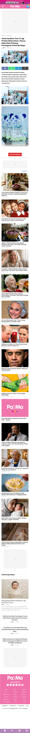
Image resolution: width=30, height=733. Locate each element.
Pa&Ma (3, 35)
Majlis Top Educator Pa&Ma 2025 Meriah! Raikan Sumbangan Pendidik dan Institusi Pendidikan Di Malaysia (15, 641)
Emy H (12, 622)
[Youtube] (19, 685)
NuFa (4, 47)
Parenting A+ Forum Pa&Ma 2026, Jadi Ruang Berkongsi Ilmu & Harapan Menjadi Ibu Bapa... (15, 629)
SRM (3, 604)
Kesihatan (9, 35)
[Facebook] (8, 685)
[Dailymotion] (22, 685)
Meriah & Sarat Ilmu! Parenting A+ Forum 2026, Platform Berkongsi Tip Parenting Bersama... (15, 618)
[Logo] (15, 6)
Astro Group (25, 708)
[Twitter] (14, 685)
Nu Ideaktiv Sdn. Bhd (14, 708)
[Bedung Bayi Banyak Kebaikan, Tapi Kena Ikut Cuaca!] (15, 589)
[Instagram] (11, 685)
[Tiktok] (16, 685)
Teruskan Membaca (15, 154)
